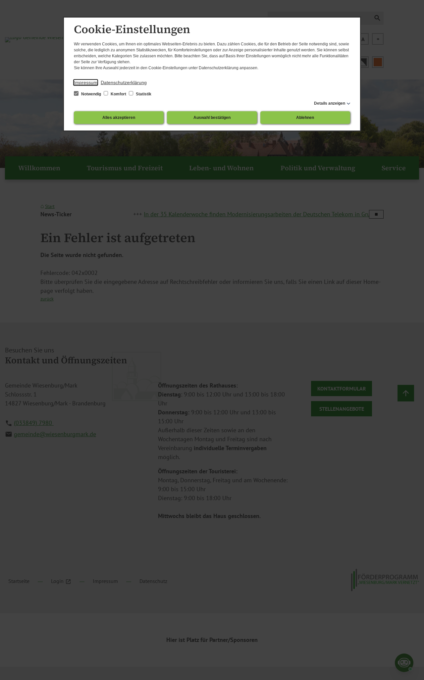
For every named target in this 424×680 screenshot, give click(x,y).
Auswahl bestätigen (212, 117)
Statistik (143, 94)
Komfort (118, 94)
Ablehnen (305, 117)
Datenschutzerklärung (124, 82)
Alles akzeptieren (118, 117)
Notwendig (91, 94)
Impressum (85, 82)
